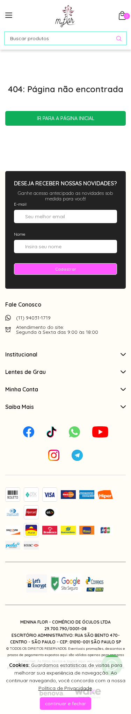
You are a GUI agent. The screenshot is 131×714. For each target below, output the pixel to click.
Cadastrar (65, 269)
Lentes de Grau (25, 371)
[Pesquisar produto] (119, 38)
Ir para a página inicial (65, 118)
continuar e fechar (65, 703)
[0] (122, 17)
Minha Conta (21, 389)
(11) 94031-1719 (33, 317)
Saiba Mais (19, 406)
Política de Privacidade (65, 688)
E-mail (20, 204)
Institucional (21, 354)
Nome (19, 234)
